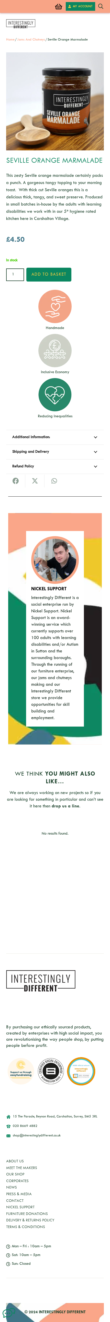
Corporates (17, 1181)
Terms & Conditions (25, 1227)
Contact (15, 1201)
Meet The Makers (21, 1168)
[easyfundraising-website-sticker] (21, 1071)
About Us (15, 1161)
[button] (100, 6)
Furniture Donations (27, 1214)
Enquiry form (77, 896)
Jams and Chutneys (31, 39)
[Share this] (15, 481)
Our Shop (15, 1174)
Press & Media (19, 1194)
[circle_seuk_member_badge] (51, 1071)
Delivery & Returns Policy (30, 1220)
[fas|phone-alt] (10, 1126)
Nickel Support (20, 1207)
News (11, 1187)
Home (10, 39)
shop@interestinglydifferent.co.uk (37, 1135)
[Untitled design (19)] (9, 1313)
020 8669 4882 (25, 1126)
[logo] (20, 23)
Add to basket (48, 274)
